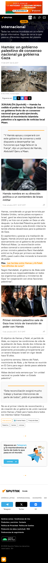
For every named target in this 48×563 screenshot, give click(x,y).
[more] (43, 204)
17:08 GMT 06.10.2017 (9, 63)
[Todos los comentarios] (3, 559)
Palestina (5, 425)
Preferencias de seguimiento (12, 532)
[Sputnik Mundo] (7, 18)
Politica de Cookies (26, 525)
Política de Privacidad (9, 525)
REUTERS (6, 94)
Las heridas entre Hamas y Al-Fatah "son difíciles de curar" (22, 264)
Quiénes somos (7, 519)
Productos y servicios (9, 522)
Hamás (13, 425)
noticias (21, 425)
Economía (37, 498)
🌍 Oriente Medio (19, 420)
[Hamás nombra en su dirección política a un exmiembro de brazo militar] (24, 174)
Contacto (22, 522)
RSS (28, 529)
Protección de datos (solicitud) (13, 529)
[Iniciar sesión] (34, 17)
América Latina (8, 498)
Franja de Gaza (33, 420)
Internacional (6, 420)
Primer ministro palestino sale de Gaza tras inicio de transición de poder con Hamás (23, 323)
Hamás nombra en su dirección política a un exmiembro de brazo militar (23, 196)
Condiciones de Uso (22, 519)
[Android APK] (8, 539)
